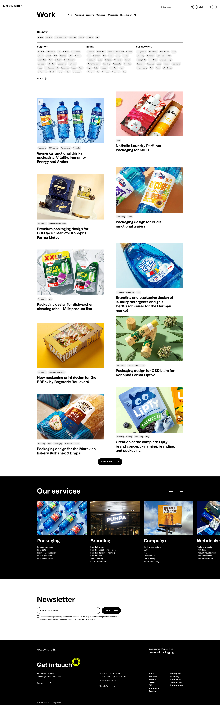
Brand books (96, 556)
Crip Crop (106, 64)
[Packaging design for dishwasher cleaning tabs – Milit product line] (70, 272)
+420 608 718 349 (45, 673)
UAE (97, 37)
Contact (40, 683)
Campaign (100, 15)
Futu (121, 68)
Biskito (111, 56)
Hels (124, 72)
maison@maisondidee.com (49, 676)
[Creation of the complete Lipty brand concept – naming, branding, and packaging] (149, 410)
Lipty (147, 437)
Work (151, 673)
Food (40, 68)
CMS (71, 56)
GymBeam (116, 72)
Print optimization (45, 558)
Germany (72, 37)
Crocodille (117, 64)
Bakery (66, 52)
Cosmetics (42, 60)
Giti (98, 72)
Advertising (153, 52)
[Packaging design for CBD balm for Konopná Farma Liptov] (149, 338)
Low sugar (77, 72)
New (70, 15)
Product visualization (46, 553)
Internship (154, 688)
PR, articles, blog (151, 561)
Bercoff (129, 52)
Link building (149, 558)
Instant (67, 72)
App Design (164, 52)
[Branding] (115, 518)
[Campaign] (169, 518)
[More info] (112, 680)
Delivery (58, 60)
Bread (48, 56)
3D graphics (141, 52)
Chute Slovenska (94, 64)
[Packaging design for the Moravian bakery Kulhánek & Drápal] (70, 416)
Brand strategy (97, 547)
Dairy (50, 60)
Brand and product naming (102, 553)
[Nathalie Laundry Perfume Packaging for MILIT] (149, 113)
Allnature (91, 52)
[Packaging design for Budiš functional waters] (149, 190)
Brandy (40, 56)
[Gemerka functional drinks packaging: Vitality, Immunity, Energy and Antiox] (70, 142)
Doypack (41, 64)
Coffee (78, 56)
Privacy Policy (88, 619)
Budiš (100, 60)
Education (51, 64)
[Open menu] (214, 7)
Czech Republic (61, 37)
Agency (152, 679)
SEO (146, 550)
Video (158, 68)
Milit (118, 140)
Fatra (96, 68)
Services (153, 676)
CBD (55, 56)
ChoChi (127, 60)
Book (174, 52)
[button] (172, 491)
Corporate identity (98, 561)
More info (103, 686)
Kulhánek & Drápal (72, 444)
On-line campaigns (152, 547)
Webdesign (113, 15)
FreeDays (113, 68)
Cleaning (63, 56)
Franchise (65, 68)
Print (151, 68)
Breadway (91, 60)
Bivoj (118, 56)
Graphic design (166, 60)
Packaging (79, 15)
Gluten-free (42, 72)
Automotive (50, 52)
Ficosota (104, 68)
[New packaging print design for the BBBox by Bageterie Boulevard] (70, 345)
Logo (159, 64)
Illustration (140, 64)
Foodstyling (153, 60)
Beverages (76, 52)
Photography (126, 15)
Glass (80, 68)
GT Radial (106, 72)
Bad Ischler (101, 52)
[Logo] (13, 6)
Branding (90, 15)
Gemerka (91, 72)
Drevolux (127, 64)
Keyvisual (150, 64)
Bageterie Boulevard (116, 52)
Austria (40, 37)
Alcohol (41, 52)
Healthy (52, 72)
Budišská (108, 60)
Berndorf (96, 56)
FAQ (150, 685)
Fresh (74, 68)
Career (152, 682)
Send (107, 610)
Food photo (141, 60)
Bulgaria (49, 37)
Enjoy (90, 68)
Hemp (60, 72)
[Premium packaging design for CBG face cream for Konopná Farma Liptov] (70, 197)
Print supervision (44, 556)
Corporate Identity (164, 56)
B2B (59, 52)
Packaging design (45, 547)
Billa (104, 56)
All (135, 15)
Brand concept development (103, 550)
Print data (41, 550)
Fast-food (72, 64)
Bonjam (125, 56)
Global (81, 37)
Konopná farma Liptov (57, 223)
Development (69, 60)
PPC (145, 553)
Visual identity (96, 558)
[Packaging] (62, 518)
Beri (89, 56)
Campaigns (172, 679)
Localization (149, 556)
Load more (106, 461)
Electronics (62, 64)
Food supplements (52, 68)
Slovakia (90, 37)
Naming (166, 64)
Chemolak (118, 60)
